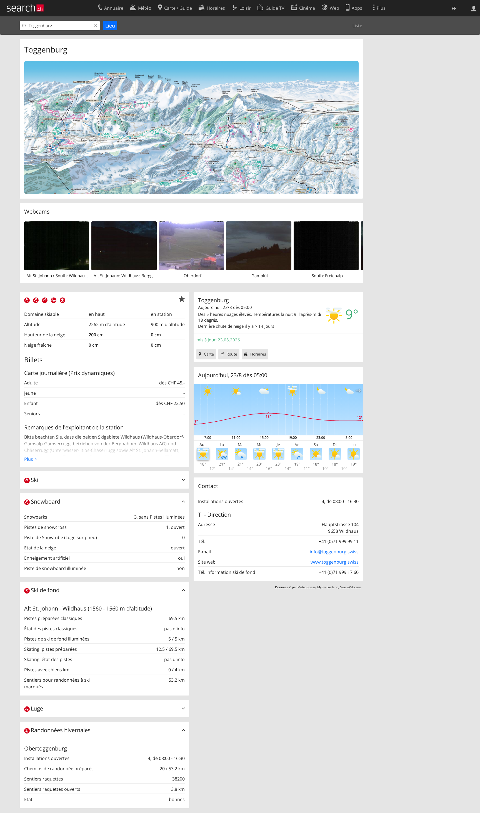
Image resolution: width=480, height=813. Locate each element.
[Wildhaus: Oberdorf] (191, 245)
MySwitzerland (327, 587)
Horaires (258, 354)
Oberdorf (192, 275)
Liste (357, 25)
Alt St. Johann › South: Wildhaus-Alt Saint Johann (72, 275)
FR (454, 8)
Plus (28, 459)
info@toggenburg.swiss (334, 552)
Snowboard (45, 501)
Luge (37, 708)
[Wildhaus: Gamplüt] (258, 245)
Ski (34, 480)
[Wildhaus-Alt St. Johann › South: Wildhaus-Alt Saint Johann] (56, 245)
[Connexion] (474, 8)
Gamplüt (259, 275)
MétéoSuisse (307, 587)
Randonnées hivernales (61, 730)
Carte (209, 354)
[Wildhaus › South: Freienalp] (326, 245)
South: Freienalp (327, 275)
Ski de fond (45, 590)
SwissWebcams (350, 587)
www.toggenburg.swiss (335, 562)
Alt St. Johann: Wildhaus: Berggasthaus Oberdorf (140, 275)
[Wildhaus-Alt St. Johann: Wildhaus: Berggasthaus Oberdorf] (123, 245)
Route (231, 354)
